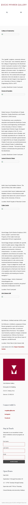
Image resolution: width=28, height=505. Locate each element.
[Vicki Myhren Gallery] (14, 5)
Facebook (7, 418)
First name (6, 441)
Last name (6, 448)
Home (6, 22)
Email (4, 454)
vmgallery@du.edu (10, 410)
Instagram (7, 414)
